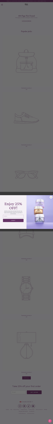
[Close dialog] (51, 197)
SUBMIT (13, 220)
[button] (50, 421)
